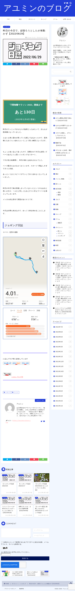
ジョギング (6, 26)
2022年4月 (63, 342)
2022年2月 (63, 351)
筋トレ (64, 231)
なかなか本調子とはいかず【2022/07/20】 (63, 127)
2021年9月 (63, 376)
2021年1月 (62, 406)
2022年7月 (63, 327)
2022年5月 (63, 337)
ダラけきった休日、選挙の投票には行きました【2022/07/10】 (63, 153)
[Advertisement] (25, 83)
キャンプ (43, 19)
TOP (8, 19)
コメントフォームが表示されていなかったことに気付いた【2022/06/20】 (63, 310)
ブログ (62, 169)
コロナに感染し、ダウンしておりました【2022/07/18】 (63, 135)
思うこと (62, 184)
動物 (62, 209)
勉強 (64, 194)
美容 (64, 192)
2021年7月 (62, 386)
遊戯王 (64, 223)
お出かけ (62, 250)
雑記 (20, 19)
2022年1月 (63, 356)
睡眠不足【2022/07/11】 (60, 144)
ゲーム (55, 19)
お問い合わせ (67, 19)
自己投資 (63, 189)
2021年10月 (63, 371)
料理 (62, 245)
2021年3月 (62, 396)
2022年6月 (63, 332)
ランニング (15, 392)
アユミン (60, 313)
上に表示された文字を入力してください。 (16, 552)
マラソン (64, 233)
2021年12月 (63, 361)
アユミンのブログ (37, 8)
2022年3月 (63, 346)
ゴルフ (62, 199)
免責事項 (21, 588)
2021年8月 (63, 381)
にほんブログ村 (17, 377)
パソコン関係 (62, 179)
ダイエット (32, 19)
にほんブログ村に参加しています (62, 85)
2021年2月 (62, 401)
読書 (62, 204)
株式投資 (62, 240)
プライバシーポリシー (10, 588)
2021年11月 (63, 366)
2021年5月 (62, 391)
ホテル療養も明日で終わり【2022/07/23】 (63, 119)
